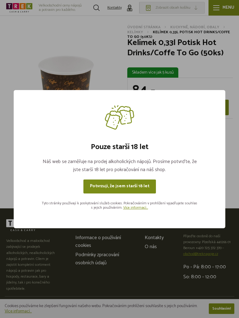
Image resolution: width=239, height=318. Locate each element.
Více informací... (135, 208)
